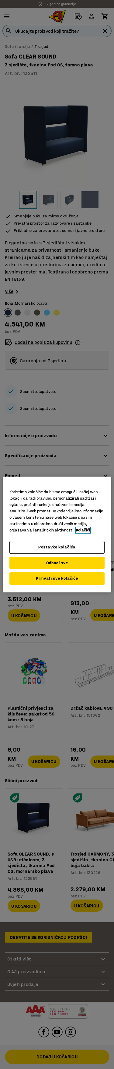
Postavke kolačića (57, 547)
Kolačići (83, 530)
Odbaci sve (57, 562)
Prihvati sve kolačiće (57, 578)
